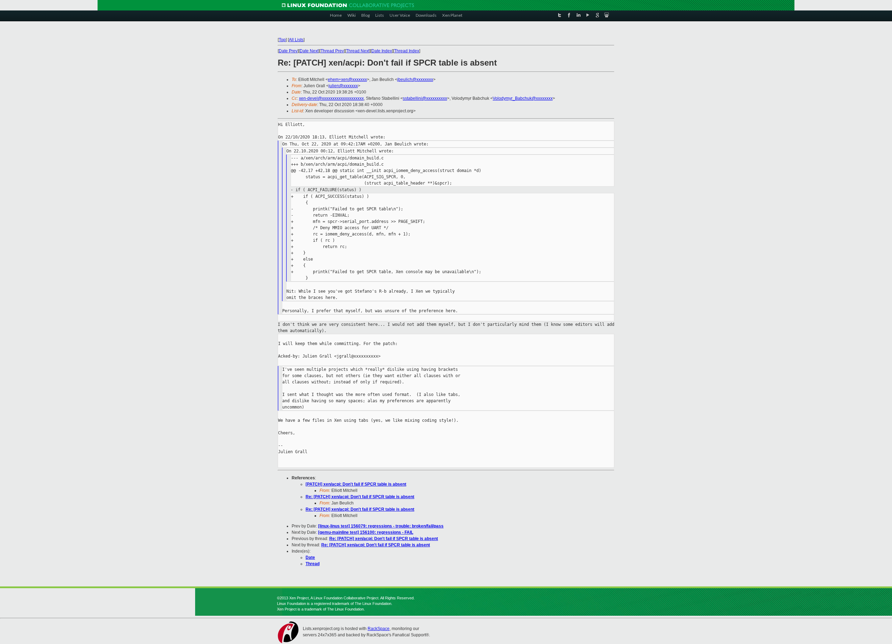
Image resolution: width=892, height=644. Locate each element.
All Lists (296, 39)
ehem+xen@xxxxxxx (347, 79)
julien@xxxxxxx (343, 85)
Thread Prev (332, 50)
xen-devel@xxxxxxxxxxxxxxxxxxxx (331, 98)
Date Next (309, 50)
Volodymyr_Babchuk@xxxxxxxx (523, 98)
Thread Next (357, 50)
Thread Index (406, 50)
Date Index (381, 50)
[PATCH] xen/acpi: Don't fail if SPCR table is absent (356, 484)
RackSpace (379, 628)
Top (282, 39)
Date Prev (288, 50)
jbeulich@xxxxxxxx (415, 79)
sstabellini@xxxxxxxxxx (425, 98)
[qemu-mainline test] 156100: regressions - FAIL (365, 532)
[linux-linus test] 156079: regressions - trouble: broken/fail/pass (381, 526)
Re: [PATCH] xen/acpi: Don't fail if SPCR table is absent (360, 496)
